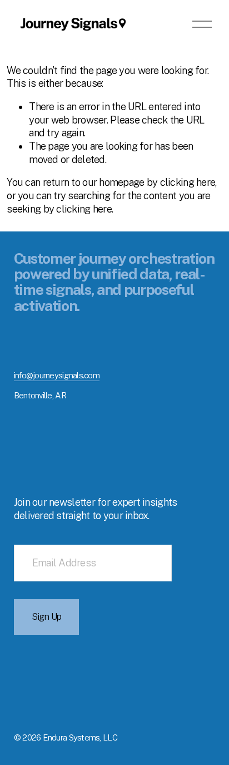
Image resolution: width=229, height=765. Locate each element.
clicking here (188, 182)
